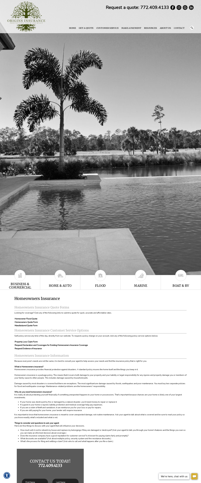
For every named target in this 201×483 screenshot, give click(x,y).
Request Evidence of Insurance (28, 348)
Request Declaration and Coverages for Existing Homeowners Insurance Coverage (51, 345)
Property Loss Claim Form (26, 341)
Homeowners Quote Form (26, 322)
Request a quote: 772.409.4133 (137, 7)
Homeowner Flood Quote (26, 318)
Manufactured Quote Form (26, 325)
